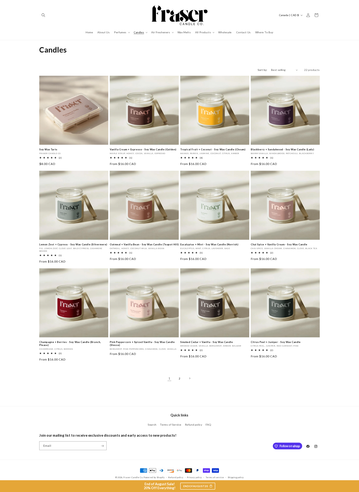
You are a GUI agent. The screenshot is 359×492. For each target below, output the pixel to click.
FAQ (208, 424)
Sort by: (262, 69)
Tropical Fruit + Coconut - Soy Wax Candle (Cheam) (212, 149)
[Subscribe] (102, 446)
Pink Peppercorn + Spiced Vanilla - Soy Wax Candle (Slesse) (142, 344)
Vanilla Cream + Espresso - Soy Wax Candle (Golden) (143, 149)
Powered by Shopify (154, 477)
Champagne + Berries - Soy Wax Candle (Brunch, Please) (70, 344)
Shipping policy (236, 477)
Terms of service (215, 477)
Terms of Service (170, 424)
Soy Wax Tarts (48, 149)
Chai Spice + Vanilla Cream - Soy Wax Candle (279, 244)
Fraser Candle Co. (133, 477)
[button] (43, 15)
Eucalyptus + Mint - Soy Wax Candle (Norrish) (209, 244)
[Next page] (189, 378)
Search (152, 424)
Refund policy (193, 424)
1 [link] (169, 378)
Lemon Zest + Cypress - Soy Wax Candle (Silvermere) (73, 244)
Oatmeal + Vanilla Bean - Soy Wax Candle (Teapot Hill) (144, 244)
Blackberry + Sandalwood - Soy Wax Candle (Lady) (282, 149)
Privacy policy (194, 477)
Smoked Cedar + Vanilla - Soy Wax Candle (206, 342)
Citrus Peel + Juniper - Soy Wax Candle (276, 342)
